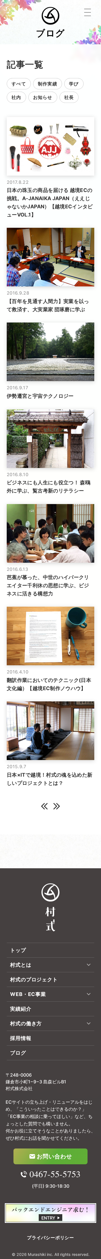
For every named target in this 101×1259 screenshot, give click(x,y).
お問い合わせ (54, 1156)
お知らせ (42, 97)
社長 (69, 97)
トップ (18, 950)
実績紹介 (20, 1009)
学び (74, 84)
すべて (19, 84)
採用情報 (20, 1038)
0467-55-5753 (55, 1174)
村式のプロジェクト (34, 979)
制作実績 (47, 84)
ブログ (18, 1053)
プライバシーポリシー (50, 1237)
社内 (16, 97)
